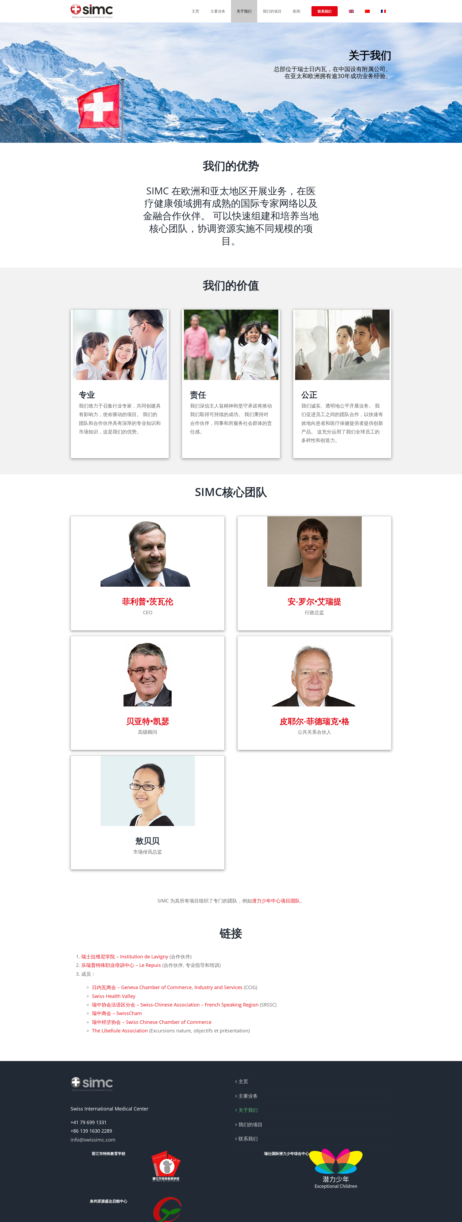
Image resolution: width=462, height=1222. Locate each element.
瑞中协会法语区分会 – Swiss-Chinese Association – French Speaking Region (175, 1004)
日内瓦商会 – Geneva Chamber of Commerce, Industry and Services (167, 987)
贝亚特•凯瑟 (147, 721)
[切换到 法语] (383, 11)
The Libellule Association (120, 1030)
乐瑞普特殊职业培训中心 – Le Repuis (121, 965)
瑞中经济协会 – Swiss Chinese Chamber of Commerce (151, 1022)
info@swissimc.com (93, 1139)
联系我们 (248, 1138)
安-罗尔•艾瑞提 (314, 601)
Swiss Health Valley (113, 996)
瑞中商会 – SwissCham (117, 1013)
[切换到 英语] (351, 11)
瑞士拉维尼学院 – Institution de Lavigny (124, 956)
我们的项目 (250, 1124)
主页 (243, 1081)
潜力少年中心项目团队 (276, 900)
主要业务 (248, 1096)
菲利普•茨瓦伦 (147, 601)
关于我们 (248, 1110)
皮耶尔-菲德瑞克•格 (314, 721)
